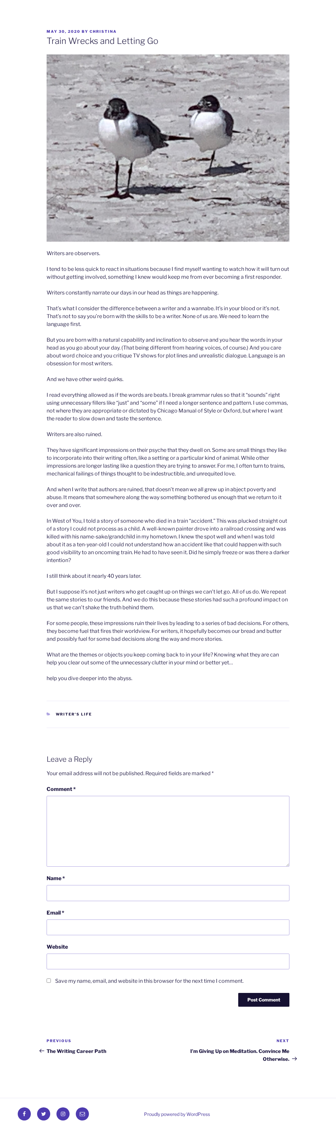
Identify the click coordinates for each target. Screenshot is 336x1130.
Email (55, 913)
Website (57, 947)
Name (56, 878)
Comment (61, 789)
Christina (103, 31)
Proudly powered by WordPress (177, 1114)
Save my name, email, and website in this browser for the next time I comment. (149, 981)
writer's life (74, 714)
